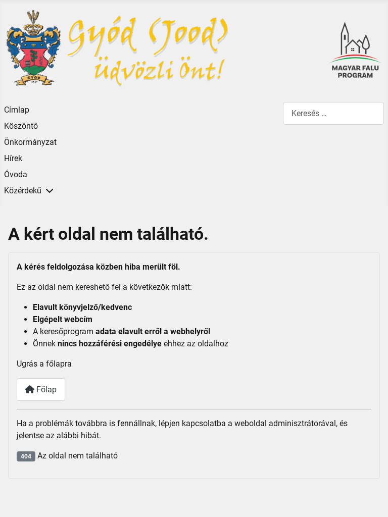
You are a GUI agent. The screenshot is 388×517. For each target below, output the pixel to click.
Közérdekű (22, 190)
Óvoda (15, 174)
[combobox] (333, 113)
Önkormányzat (30, 142)
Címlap (16, 110)
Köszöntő (21, 126)
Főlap (45, 389)
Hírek (13, 158)
